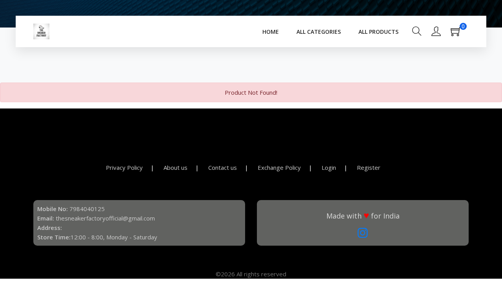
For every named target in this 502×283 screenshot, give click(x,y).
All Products (378, 31)
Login (329, 167)
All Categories (318, 31)
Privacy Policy (124, 167)
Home (270, 31)
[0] (460, 34)
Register (368, 167)
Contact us (222, 167)
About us (175, 167)
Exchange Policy (279, 167)
